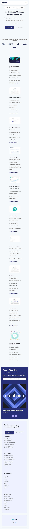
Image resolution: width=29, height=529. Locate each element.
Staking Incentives (8, 462)
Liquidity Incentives (8, 457)
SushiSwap (6, 485)
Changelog (6, 509)
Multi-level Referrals (8, 447)
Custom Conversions (9, 444)
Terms (5, 505)
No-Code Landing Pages (9, 442)
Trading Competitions (9, 459)
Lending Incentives (8, 461)
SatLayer (6, 481)
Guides (5, 502)
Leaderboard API (8, 500)
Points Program (7, 464)
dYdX (5, 478)
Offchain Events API (8, 498)
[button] (26, 2)
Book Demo (9, 433)
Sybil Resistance (8, 440)
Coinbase (6, 476)
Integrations (7, 507)
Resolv (5, 479)
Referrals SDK (7, 496)
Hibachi (5, 487)
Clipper (5, 488)
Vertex (5, 483)
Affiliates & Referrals (8, 455)
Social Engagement (8, 446)
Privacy (5, 503)
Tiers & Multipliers (8, 438)
